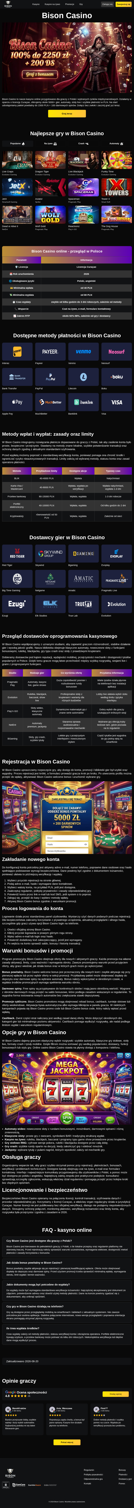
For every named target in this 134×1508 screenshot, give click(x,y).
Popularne (15, 143)
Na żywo (48, 143)
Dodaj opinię (116, 1394)
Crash (81, 143)
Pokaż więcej (67, 1442)
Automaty (114, 143)
